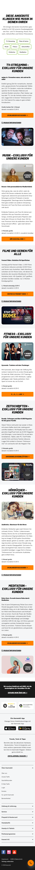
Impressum (5, 859)
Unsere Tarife (6, 777)
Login (3, 788)
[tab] (17, 806)
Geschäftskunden (7, 780)
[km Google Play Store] (24, 728)
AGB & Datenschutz (16, 859)
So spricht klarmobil (8, 795)
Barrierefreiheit (6, 798)
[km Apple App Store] (10, 728)
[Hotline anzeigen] (31, 863)
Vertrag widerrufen (8, 861)
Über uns (4, 773)
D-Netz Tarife (6, 784)
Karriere (4, 791)
